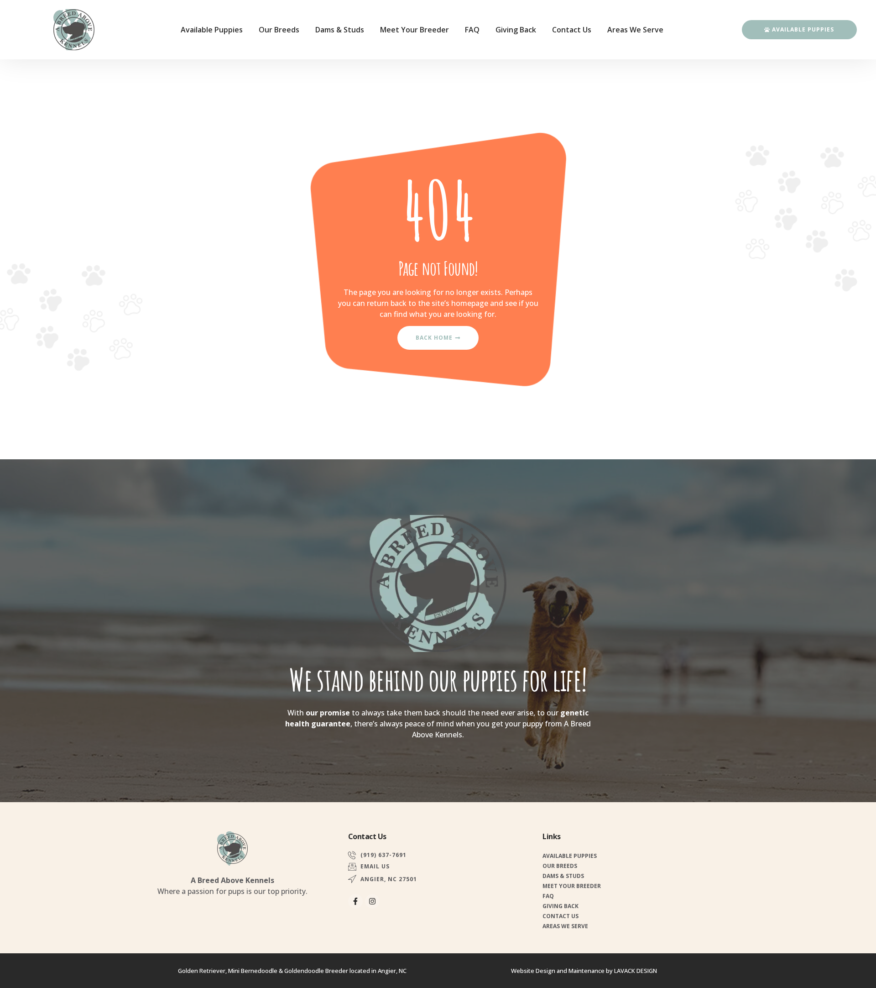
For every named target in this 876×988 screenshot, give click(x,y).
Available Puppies (212, 30)
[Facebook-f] (355, 901)
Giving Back (515, 30)
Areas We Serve (635, 30)
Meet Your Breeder (414, 30)
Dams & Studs (339, 30)
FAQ (472, 30)
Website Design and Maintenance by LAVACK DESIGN (584, 971)
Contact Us (571, 30)
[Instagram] (372, 901)
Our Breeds (279, 30)
